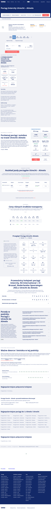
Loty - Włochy (28, 495)
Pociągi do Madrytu (5, 479)
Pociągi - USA (3, 492)
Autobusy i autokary (17, 474)
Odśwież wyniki (24, 177)
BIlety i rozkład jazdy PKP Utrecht (32, 402)
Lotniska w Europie (29, 476)
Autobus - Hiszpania (17, 476)
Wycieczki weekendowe (42, 476)
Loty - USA (28, 494)
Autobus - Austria (16, 497)
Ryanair (27, 500)
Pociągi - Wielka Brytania (6, 495)
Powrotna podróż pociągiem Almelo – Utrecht (9, 402)
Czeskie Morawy (41, 479)
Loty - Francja (28, 490)
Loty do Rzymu (28, 481)
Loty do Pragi (28, 486)
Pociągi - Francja (4, 490)
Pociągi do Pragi (4, 486)
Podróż (39, 474)
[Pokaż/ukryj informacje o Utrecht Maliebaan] (48, 377)
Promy (19, 1)
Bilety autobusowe (17, 477)
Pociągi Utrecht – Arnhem (5, 427)
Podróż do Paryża (41, 489)
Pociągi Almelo (15, 446)
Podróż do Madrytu (42, 486)
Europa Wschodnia (41, 482)
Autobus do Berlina (17, 486)
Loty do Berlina (29, 484)
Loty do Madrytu (29, 479)
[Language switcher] (29, 1)
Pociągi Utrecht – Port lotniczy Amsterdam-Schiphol (10, 390)
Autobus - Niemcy (16, 489)
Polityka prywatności (31, 507)
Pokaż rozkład (4, 85)
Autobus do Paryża (17, 484)
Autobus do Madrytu (17, 481)
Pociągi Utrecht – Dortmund (6, 424)
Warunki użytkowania (21, 507)
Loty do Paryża (28, 482)
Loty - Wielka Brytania (30, 497)
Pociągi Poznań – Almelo (5, 429)
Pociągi (8, 1)
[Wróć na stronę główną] (4, 2)
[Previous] (10, 217)
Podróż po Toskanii (42, 477)
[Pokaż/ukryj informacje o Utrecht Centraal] (48, 371)
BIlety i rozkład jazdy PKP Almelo (7, 404)
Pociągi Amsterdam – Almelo (43, 427)
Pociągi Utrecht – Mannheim (18, 427)
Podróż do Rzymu (41, 487)
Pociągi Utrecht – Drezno (42, 422)
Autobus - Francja (16, 490)
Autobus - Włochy (16, 494)
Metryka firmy (13, 507)
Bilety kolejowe (4, 476)
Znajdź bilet (5, 73)
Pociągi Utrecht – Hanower (31, 422)
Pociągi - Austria (4, 497)
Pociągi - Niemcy (4, 489)
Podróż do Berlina (41, 490)
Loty (15, 1)
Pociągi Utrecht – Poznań (5, 420)
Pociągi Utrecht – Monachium (6, 418)
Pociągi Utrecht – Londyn (18, 415)
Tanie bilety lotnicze (29, 477)
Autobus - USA (16, 492)
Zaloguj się (48, 1)
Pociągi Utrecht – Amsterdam (18, 418)
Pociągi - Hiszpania (4, 487)
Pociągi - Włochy (4, 494)
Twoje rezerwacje (36, 1)
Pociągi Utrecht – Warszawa (31, 415)
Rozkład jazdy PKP (4, 477)
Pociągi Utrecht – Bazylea (30, 420)
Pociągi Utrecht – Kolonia (42, 420)
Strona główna (3, 446)
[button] (23, 15)
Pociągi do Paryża (4, 482)
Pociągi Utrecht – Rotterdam (18, 422)
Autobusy (12, 1)
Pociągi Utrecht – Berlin (42, 415)
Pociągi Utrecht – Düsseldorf (31, 424)
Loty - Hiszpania (29, 487)
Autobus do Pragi (16, 487)
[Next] (31, 37)
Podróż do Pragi (41, 492)
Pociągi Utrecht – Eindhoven (18, 420)
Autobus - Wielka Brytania (18, 495)
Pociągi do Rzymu (4, 481)
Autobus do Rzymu (17, 482)
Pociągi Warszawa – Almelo (31, 427)
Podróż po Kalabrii (41, 484)
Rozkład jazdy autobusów (18, 479)
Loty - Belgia (28, 492)
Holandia (9, 446)
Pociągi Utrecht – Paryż (5, 415)
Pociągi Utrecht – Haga (42, 424)
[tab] (9, 40)
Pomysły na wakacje (42, 481)
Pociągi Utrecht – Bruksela (30, 418)
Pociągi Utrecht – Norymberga (19, 424)
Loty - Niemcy (28, 489)
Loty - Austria (28, 498)
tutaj (34, 197)
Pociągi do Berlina (4, 484)
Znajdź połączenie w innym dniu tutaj (25, 191)
